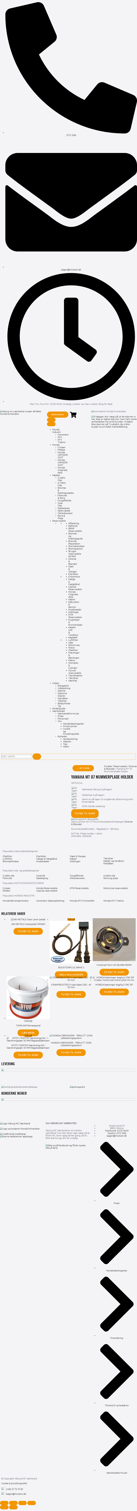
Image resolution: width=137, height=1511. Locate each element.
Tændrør (108, 858)
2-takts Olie (61, 479)
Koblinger (75, 861)
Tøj (59, 706)
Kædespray (64, 508)
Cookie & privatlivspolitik (14, 1483)
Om (60, 721)
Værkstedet (58, 711)
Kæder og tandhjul (113, 861)
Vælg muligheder (71, 974)
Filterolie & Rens (62, 496)
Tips (65, 744)
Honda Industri (56, 430)
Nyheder (62, 736)
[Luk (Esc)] (31, 1503)
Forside (108, 766)
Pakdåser (108, 863)
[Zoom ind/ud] (4, 1503)
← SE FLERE (83, 768)
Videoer (67, 741)
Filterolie (7, 878)
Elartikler (41, 856)
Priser (61, 716)
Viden (66, 746)
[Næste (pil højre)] (13, 1507)
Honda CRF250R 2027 (63, 455)
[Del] (22, 1503)
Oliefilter (7, 856)
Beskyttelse (64, 703)
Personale (63, 718)
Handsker (63, 698)
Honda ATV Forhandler (82, 901)
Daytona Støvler (62, 694)
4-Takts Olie (62, 484)
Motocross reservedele (115, 888)
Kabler (73, 859)
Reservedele (59, 521)
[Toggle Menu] (51, 420)
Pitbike (61, 450)
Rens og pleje (110, 878)
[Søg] (37, 756)
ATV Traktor (62, 441)
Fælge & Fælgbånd (46, 859)
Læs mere (28, 1033)
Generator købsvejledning (50, 901)
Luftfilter (7, 859)
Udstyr (55, 683)
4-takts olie (109, 875)
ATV (60, 437)
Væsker (56, 475)
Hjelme (61, 691)
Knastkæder (43, 861)
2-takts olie (8, 875)
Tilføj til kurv (85, 813)
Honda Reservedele (47, 888)
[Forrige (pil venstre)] (4, 1507)
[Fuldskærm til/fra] (13, 1503)
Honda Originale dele (62, 470)
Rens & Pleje (61, 517)
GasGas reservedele (46, 891)
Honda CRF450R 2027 (63, 462)
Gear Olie (60, 504)
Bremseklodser (11, 861)
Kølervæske (64, 510)
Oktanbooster (65, 513)
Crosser (62, 447)
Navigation (63, 685)
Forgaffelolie (64, 500)
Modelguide (58, 708)
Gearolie (40, 875)
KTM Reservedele (79, 888)
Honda (56, 445)
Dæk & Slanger (78, 856)
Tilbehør (62, 701)
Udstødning (64, 688)
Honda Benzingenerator (16, 901)
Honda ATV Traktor (113, 901)
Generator (63, 434)
